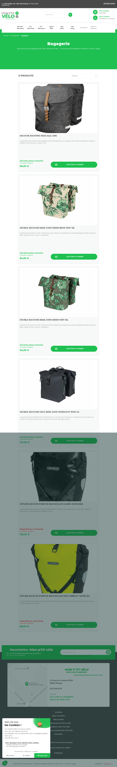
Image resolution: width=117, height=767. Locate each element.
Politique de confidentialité (22, 764)
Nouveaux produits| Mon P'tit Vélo (58, 730)
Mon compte (104, 16)
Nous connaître (58, 716)
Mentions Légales (70, 764)
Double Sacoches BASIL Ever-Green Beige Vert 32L (47, 228)
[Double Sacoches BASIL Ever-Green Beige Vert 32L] (58, 200)
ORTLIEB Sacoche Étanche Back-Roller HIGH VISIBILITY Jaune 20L (55, 596)
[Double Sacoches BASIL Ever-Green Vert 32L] (58, 292)
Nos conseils (58, 719)
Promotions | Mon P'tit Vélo (58, 727)
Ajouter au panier (74, 165)
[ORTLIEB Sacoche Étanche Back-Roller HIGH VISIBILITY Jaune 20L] (58, 568)
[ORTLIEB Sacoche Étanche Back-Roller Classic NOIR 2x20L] (58, 476)
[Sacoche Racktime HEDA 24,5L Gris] (58, 108)
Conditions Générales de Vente (43, 764)
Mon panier (104, 11)
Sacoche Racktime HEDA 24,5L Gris (38, 136)
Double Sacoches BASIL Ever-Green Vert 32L (44, 320)
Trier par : (84, 75)
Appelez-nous (109, 3)
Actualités (58, 734)
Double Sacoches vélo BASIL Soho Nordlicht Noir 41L (49, 412)
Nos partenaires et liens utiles (58, 723)
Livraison (58, 712)
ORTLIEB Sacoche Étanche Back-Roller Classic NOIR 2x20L (51, 504)
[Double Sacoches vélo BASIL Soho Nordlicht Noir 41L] (58, 384)
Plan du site (59, 764)
